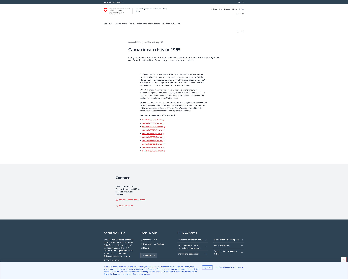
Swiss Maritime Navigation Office (225, 252)
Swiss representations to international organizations (189, 246)
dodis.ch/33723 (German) (152, 137)
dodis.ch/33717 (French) (152, 130)
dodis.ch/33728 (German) (152, 144)
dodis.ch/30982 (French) (152, 120)
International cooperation (188, 254)
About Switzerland (221, 245)
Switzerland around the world (190, 239)
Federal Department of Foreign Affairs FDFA (151, 10)
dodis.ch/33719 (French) (152, 133)
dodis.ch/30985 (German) (152, 123)
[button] (107, 23)
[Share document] (243, 31)
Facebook (147, 239)
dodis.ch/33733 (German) (152, 151)
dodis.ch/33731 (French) (152, 147)
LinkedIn (147, 248)
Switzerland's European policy (226, 239)
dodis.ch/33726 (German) (152, 140)
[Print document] (238, 31)
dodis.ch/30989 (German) (152, 126)
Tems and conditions (141, 274)
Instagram (147, 244)
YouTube (160, 244)
